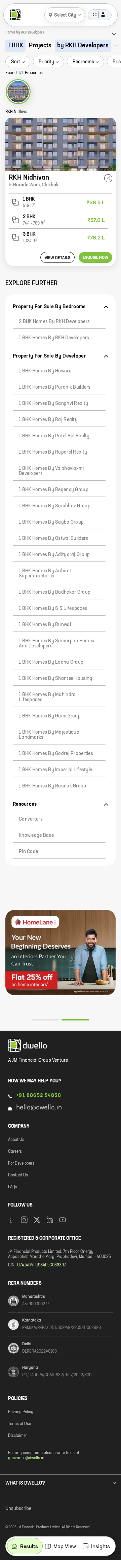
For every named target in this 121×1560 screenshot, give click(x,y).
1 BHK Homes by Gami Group (50, 716)
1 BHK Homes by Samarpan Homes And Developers (56, 643)
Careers (15, 1152)
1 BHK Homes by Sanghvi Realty (53, 403)
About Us (16, 1140)
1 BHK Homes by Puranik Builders (55, 387)
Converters (31, 819)
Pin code (28, 851)
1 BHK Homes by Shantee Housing (55, 678)
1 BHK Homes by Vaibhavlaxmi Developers (51, 471)
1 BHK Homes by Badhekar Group (54, 592)
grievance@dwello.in (26, 1458)
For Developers (21, 1164)
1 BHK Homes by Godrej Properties (56, 753)
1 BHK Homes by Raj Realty (48, 419)
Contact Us (18, 1175)
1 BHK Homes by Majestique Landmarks (49, 735)
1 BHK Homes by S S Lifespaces (53, 608)
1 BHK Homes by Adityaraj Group (54, 554)
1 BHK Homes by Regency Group (53, 489)
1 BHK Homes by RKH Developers (54, 338)
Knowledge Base (36, 835)
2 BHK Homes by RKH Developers (54, 321)
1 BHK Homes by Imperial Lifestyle (55, 769)
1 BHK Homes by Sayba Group (51, 522)
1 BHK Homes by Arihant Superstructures (45, 573)
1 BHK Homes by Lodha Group (51, 662)
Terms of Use (19, 1424)
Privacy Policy (20, 1412)
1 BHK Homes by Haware (45, 371)
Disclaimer (17, 1436)
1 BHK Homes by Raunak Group (52, 786)
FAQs (12, 1187)
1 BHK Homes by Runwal (45, 624)
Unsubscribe (18, 1508)
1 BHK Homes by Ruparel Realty (53, 452)
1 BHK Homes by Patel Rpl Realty (54, 436)
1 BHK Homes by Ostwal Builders (53, 538)
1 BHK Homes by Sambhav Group (54, 506)
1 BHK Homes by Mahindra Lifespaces (47, 697)
